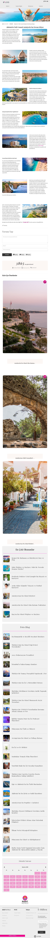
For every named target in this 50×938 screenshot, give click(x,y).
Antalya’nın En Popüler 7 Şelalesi (25, 803)
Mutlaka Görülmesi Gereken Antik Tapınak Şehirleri (29, 692)
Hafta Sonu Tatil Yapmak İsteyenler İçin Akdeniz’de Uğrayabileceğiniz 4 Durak (28, 849)
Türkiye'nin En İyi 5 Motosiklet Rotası (27, 683)
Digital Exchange (29, 918)
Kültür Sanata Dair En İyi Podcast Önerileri (25, 720)
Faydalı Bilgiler (19, 6)
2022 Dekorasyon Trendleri (23, 655)
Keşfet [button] (7, 6)
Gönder (7, 254)
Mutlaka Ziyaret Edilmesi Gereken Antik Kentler (28, 812)
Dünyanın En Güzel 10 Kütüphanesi (26, 840)
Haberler (41, 6)
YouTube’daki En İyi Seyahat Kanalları (27, 766)
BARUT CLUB (5, 918)
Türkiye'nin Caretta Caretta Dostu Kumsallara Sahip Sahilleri (26, 775)
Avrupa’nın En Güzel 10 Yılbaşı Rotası (27, 738)
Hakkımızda (4, 923)
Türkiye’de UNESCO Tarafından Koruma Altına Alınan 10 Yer (28, 710)
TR (45, 1)
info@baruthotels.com (31, 912)
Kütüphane (30, 6)
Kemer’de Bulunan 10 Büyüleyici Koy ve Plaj (28, 559)
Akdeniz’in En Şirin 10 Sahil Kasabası (27, 793)
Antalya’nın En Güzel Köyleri (23, 596)
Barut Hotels (41, 145)
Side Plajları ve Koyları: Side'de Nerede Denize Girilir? (28, 568)
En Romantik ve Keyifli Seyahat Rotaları (28, 637)
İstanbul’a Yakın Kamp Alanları (24, 664)
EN (47, 1)
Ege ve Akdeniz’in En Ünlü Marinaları (27, 784)
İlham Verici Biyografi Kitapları (25, 830)
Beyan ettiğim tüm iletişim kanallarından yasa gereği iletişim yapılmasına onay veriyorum (43, 926)
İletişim (3, 925)
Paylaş (16, 254)
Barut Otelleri (5, 913)
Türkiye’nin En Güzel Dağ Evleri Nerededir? (25, 646)
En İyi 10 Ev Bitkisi (19, 747)
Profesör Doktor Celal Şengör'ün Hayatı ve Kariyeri (29, 577)
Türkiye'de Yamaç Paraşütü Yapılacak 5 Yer (29, 674)
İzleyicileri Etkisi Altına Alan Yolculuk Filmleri (27, 821)
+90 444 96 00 (29, 915)
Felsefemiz (4, 915)
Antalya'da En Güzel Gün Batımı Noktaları (29, 605)
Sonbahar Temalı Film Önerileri (25, 757)
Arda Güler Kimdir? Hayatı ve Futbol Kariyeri (27, 586)
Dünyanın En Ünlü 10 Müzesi (23, 729)
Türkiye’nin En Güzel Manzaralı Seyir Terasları (27, 701)
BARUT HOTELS (12, 935)
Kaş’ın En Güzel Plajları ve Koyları (26, 614)
